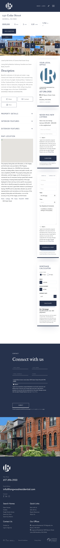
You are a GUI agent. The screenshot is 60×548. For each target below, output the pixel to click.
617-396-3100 (45, 91)
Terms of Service (51, 254)
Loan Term (43, 272)
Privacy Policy (51, 152)
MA (12, 199)
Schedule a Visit (52, 175)
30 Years (44, 274)
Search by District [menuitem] (8, 516)
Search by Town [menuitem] (7, 514)
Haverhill (21, 199)
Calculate (48, 303)
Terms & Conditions (23, 540)
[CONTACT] (9, 31)
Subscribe (48, 158)
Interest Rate (43, 293)
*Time (41, 199)
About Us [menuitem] (32, 514)
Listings (8, 199)
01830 (27, 199)
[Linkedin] (6, 496)
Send (20, 405)
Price (41, 279)
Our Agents (47, 102)
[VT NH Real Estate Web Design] (52, 540)
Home (2, 199)
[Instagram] (9, 496)
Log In (43, 6)
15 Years (51, 274)
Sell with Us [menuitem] (33, 510)
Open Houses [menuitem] (6, 507)
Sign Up (38, 6)
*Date (41, 192)
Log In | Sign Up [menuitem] (7, 528)
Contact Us (42, 102)
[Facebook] (3, 496)
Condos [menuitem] (5, 510)
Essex (16, 199)
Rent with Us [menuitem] (33, 507)
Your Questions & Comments (47, 206)
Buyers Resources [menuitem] (34, 512)
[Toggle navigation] (53, 6)
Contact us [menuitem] (6, 525)
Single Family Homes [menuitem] (8, 512)
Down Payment (44, 286)
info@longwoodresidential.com (19, 489)
